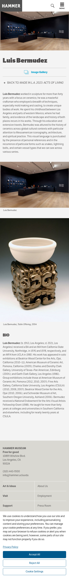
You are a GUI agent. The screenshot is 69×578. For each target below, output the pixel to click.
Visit (5, 496)
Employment (45, 496)
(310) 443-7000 (11, 471)
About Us (43, 486)
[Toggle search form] (53, 6)
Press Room (44, 505)
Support (8, 505)
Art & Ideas (9, 486)
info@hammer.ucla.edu (16, 475)
